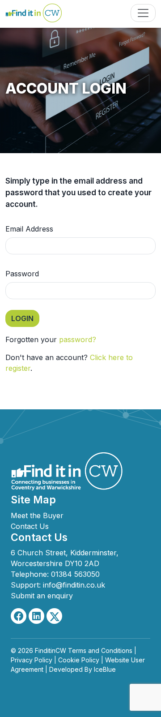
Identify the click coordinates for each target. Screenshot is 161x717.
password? (77, 339)
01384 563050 (75, 574)
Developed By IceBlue (82, 669)
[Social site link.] (18, 616)
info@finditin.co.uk (74, 584)
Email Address (29, 228)
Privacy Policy (31, 660)
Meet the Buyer (37, 515)
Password (22, 273)
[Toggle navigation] (143, 13)
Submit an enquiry (42, 595)
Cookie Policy (78, 660)
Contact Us (30, 526)
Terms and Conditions (100, 650)
